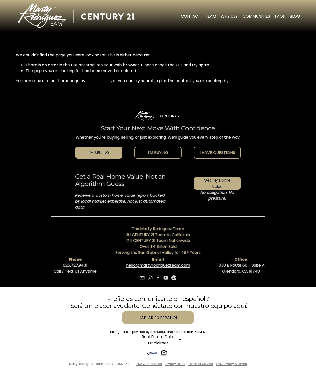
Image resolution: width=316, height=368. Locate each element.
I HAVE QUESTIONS (217, 152)
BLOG (295, 16)
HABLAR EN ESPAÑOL (158, 318)
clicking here (98, 81)
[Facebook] (158, 277)
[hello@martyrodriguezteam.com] (142, 277)
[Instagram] (150, 277)
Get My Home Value (217, 183)
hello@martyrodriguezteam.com (158, 265)
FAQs (280, 16)
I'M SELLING (98, 152)
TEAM (210, 16)
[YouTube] (165, 277)
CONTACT (190, 16)
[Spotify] (173, 277)
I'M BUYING (158, 152)
